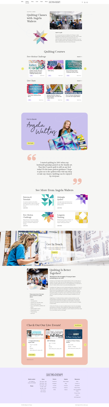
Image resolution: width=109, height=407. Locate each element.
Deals (41, 1)
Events (77, 395)
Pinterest (54, 387)
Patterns (66, 387)
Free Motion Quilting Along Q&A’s (34, 96)
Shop (32, 1)
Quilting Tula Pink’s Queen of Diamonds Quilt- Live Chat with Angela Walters (54, 96)
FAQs (77, 381)
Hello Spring (51, 70)
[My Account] (87, 2)
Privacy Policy (77, 393)
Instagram (54, 383)
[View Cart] (84, 2)
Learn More (25, 207)
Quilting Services (27, 2)
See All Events (78, 325)
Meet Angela (30, 143)
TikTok (54, 389)
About (46, 1)
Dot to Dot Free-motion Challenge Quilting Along (72, 71)
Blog (66, 383)
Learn (37, 1)
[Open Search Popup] (82, 2)
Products (66, 385)
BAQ (22, 1)
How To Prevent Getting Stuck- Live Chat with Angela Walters (73, 96)
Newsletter (77, 385)
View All (78, 56)
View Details (32, 354)
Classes (66, 389)
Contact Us (54, 252)
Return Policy (77, 387)
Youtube (54, 385)
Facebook (54, 381)
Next (85, 344)
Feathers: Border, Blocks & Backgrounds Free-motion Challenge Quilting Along (36, 72)
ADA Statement (77, 397)
